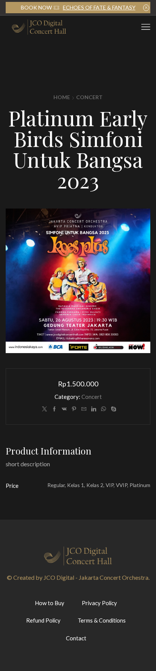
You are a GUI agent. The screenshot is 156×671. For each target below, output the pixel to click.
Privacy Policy (99, 602)
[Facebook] (54, 409)
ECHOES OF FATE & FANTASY (99, 7)
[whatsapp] (103, 409)
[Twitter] (44, 409)
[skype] (112, 409)
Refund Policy (43, 620)
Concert (89, 97)
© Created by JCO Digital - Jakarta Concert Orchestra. (78, 577)
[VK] (64, 409)
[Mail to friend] (84, 409)
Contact (76, 638)
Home (61, 97)
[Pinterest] (74, 409)
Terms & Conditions (102, 620)
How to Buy (49, 602)
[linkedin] (93, 409)
